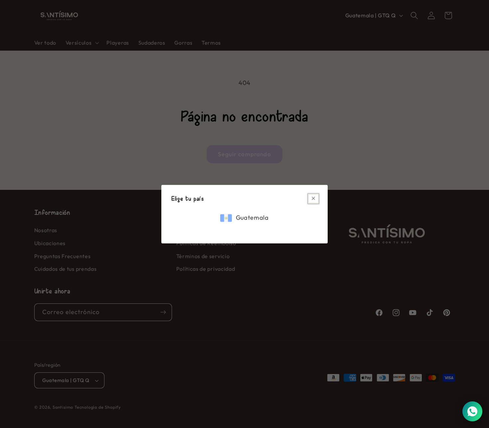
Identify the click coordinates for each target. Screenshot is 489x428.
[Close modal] (313, 199)
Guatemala (252, 217)
